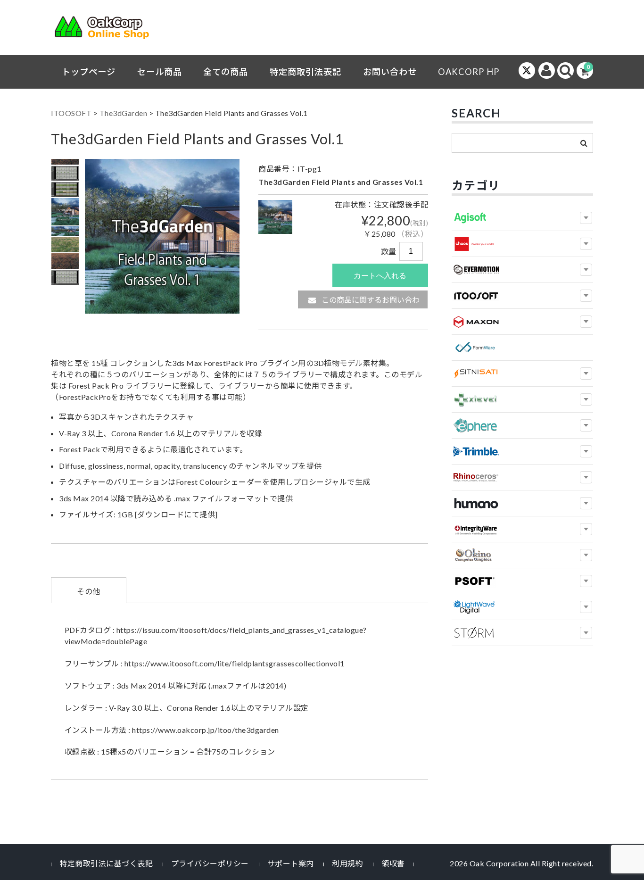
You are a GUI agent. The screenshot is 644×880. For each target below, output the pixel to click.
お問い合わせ (390, 71)
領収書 (393, 863)
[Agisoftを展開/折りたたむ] (586, 218)
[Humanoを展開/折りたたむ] (586, 503)
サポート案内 (290, 863)
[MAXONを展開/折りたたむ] (586, 321)
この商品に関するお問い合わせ (370, 302)
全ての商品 (225, 71)
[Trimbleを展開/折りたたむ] (586, 451)
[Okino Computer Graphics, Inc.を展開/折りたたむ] (586, 555)
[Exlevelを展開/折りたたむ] (586, 399)
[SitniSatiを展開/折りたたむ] (586, 373)
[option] (65, 173)
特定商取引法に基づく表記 (106, 863)
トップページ (89, 71)
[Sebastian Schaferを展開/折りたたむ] (586, 633)
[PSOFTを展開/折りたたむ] (586, 581)
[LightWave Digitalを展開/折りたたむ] (586, 607)
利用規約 (347, 863)
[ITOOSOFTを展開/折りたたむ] (586, 296)
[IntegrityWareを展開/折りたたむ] (586, 529)
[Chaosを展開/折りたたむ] (586, 244)
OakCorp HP (468, 71)
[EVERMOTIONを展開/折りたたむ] (586, 270)
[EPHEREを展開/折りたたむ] (586, 425)
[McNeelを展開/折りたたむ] (586, 477)
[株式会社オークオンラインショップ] (107, 29)
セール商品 (159, 71)
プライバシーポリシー (210, 863)
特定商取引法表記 (305, 71)
